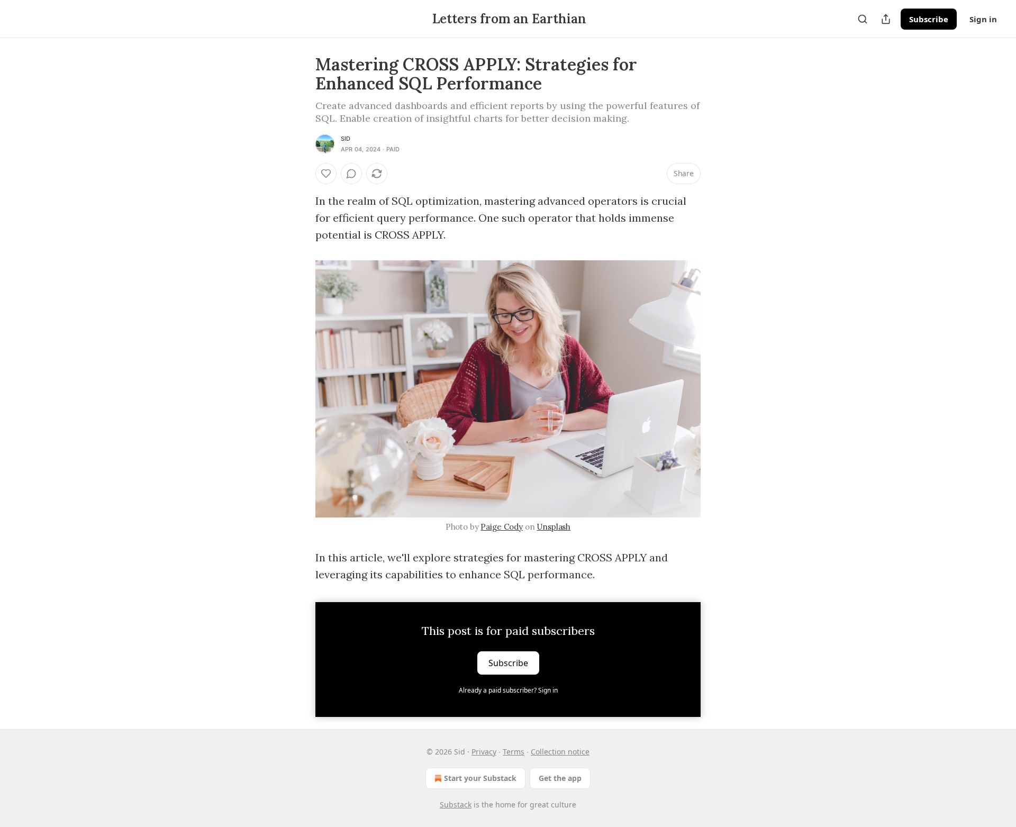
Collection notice (560, 752)
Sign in (983, 19)
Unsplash (553, 527)
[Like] (326, 173)
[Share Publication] (885, 19)
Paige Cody (501, 527)
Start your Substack (480, 778)
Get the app (560, 778)
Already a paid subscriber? (508, 690)
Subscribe (928, 19)
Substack (455, 804)
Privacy (483, 752)
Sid (346, 138)
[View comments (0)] (351, 173)
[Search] (862, 19)
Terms (513, 752)
